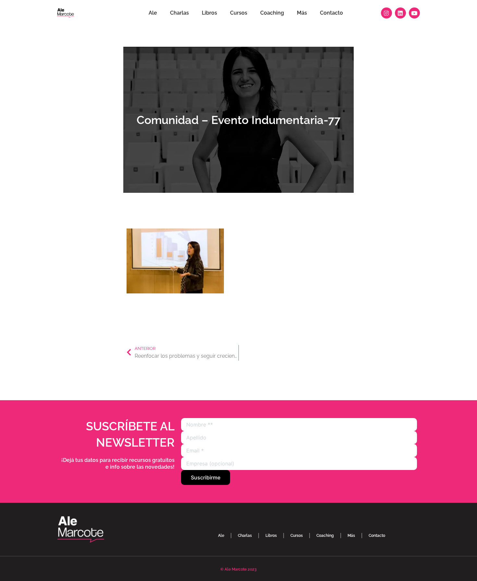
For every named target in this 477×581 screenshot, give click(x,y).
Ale (153, 13)
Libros (209, 13)
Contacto (331, 13)
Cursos (238, 13)
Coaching (272, 13)
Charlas (179, 13)
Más (302, 13)
